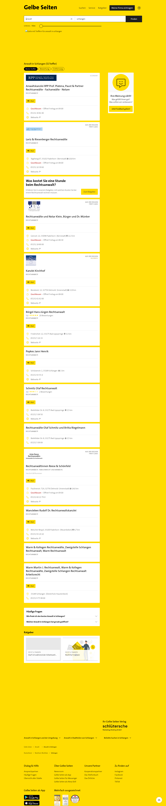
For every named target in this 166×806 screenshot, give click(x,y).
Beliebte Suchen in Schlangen (116, 738)
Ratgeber (102, 7)
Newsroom (59, 771)
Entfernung (58, 69)
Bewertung (44, 69)
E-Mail (31, 101)
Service (92, 7)
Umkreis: (29, 26)
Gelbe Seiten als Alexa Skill (65, 781)
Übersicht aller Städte (33, 778)
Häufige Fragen (30, 775)
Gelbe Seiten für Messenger (65, 778)
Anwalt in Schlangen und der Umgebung (41, 738)
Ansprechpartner (31, 771)
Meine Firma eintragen (122, 7)
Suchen (82, 7)
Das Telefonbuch (91, 775)
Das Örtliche (89, 778)
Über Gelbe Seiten (63, 765)
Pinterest (118, 778)
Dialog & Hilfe (31, 765)
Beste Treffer (31, 69)
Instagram (119, 771)
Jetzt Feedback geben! (121, 109)
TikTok (117, 781)
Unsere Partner (92, 765)
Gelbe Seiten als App (62, 775)
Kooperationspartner (93, 771)
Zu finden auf (122, 765)
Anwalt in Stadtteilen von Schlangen (79, 738)
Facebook (119, 775)
